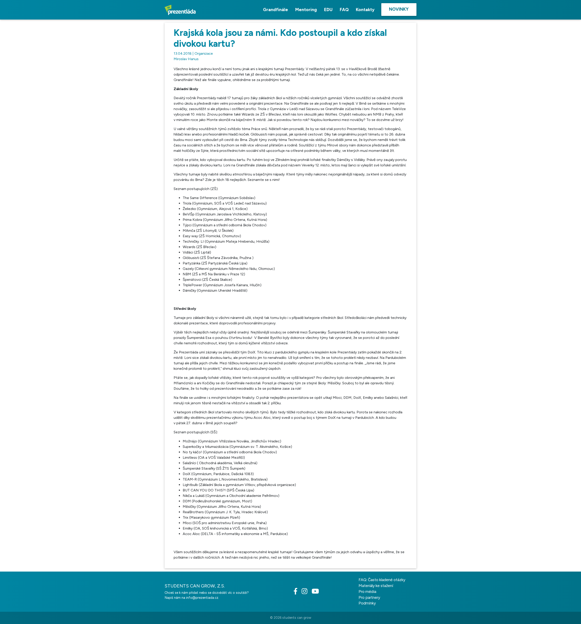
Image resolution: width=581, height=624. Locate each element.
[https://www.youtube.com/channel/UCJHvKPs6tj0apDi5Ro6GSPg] (317, 592)
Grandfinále (275, 9)
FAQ (344, 9)
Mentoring (306, 9)
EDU (328, 9)
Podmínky (367, 603)
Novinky (399, 9)
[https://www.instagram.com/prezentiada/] (306, 592)
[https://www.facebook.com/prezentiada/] (297, 592)
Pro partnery (369, 597)
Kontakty (365, 9)
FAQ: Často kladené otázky (382, 579)
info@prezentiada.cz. (202, 598)
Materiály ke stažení (376, 585)
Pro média (367, 591)
